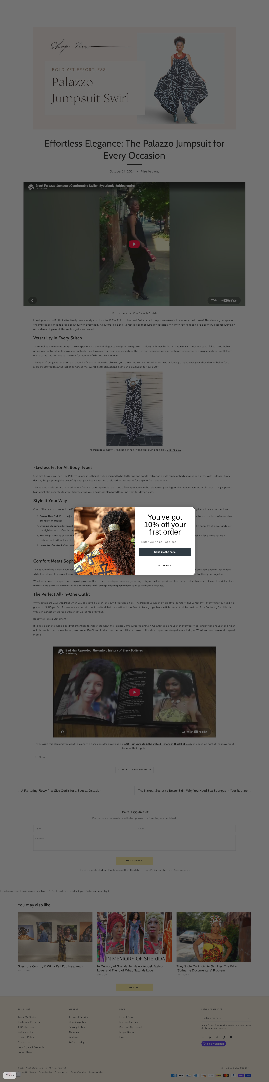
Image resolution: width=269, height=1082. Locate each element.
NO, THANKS (164, 565)
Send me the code (165, 552)
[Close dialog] (192, 510)
